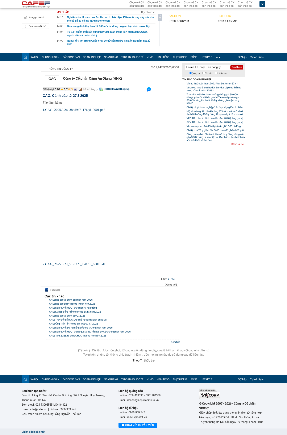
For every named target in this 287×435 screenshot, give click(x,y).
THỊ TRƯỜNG (180, 57)
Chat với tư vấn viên (139, 425)
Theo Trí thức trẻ (144, 360)
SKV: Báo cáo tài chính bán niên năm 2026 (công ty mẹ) (215, 122)
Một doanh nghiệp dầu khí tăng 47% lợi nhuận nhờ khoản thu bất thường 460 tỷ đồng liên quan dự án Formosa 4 (215, 113)
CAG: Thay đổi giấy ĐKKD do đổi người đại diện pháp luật (78, 319)
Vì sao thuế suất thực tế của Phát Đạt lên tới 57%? (212, 83)
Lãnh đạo (222, 73)
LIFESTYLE (206, 57)
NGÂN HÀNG (111, 57)
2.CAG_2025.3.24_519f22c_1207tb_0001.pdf (74, 264)
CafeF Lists (257, 57)
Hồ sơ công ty (90, 89)
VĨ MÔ (150, 57)
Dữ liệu (242, 57)
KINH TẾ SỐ (163, 57)
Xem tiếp (175, 341)
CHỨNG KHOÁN (50, 57)
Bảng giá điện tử (36, 17)
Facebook (55, 290)
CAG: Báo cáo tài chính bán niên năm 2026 (71, 299)
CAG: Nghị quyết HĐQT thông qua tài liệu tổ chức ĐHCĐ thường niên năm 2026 (90, 331)
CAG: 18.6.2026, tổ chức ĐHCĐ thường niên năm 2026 (77, 335)
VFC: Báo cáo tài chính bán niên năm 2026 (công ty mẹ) (215, 118)
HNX (171, 279)
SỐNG (194, 57)
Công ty (196, 73)
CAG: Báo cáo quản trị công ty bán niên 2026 (72, 303)
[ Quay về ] (171, 284)
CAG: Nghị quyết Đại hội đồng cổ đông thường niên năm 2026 (81, 327)
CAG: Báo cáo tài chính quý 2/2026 (67, 315)
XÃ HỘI (34, 57)
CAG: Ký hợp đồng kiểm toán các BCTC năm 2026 (75, 311)
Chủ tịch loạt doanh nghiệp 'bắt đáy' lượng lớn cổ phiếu (214, 107)
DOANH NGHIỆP (92, 57)
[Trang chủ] (25, 57)
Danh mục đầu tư (37, 26)
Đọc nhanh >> (148, 12)
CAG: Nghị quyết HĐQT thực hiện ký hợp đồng (73, 307)
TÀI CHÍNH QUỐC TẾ (132, 57)
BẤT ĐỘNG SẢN (71, 57)
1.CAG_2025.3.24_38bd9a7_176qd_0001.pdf (74, 110)
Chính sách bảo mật (33, 431)
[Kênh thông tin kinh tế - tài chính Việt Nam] (36, 4)
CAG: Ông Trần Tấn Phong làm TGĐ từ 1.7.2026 (73, 323)
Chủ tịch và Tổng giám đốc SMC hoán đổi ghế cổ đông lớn (216, 130)
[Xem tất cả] (237, 144)
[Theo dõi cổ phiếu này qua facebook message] (148, 90)
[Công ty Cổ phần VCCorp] (209, 398)
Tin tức (208, 73)
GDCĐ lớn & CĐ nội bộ (116, 89)
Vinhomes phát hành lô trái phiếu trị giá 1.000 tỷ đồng (214, 126)
